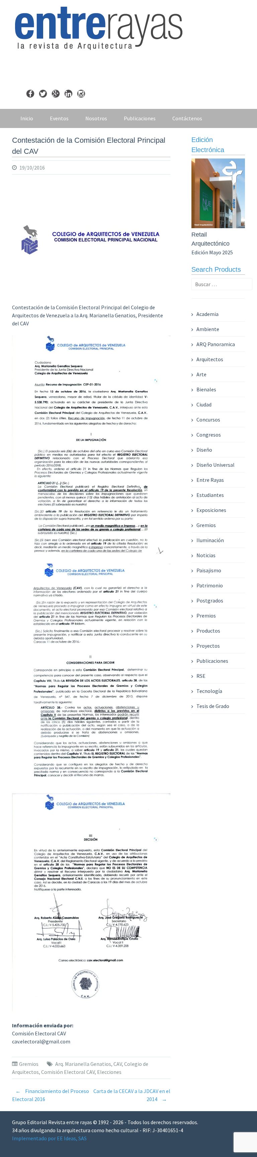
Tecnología (209, 691)
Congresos (208, 434)
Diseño (204, 449)
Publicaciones (140, 118)
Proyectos (208, 645)
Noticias (206, 555)
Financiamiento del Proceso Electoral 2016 (50, 1095)
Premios (206, 615)
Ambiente (207, 329)
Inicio (26, 118)
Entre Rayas (210, 479)
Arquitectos (209, 359)
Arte (201, 374)
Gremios (28, 1063)
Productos (208, 630)
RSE (200, 675)
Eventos (59, 118)
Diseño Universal (215, 464)
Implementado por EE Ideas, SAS (49, 1138)
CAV (117, 1063)
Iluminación (210, 540)
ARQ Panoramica (215, 344)
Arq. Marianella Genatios (83, 1063)
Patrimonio (209, 585)
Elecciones (109, 1072)
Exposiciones (211, 510)
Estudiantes (210, 495)
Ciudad (203, 404)
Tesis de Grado (212, 706)
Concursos (208, 419)
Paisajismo (208, 570)
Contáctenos (187, 118)
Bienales (206, 389)
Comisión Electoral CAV (68, 1072)
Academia (207, 314)
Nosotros (96, 118)
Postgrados (209, 600)
